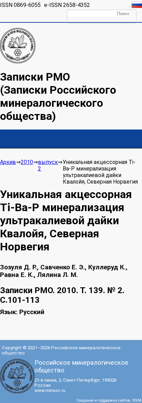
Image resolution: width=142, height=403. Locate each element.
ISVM (136, 400)
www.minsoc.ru (49, 390)
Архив (8, 162)
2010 (27, 162)
